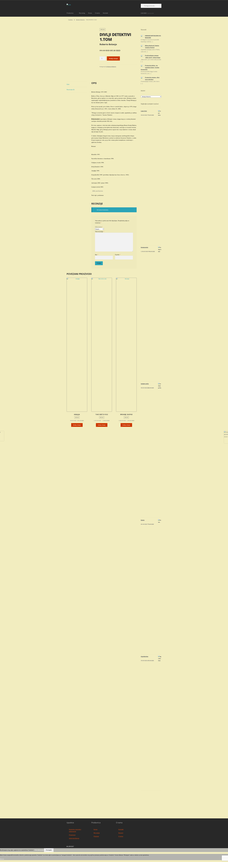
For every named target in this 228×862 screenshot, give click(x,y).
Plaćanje (96, 836)
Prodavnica (70, 13)
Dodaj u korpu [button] (77, 425)
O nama (97, 13)
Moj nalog (82, 13)
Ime (96, 254)
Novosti (120, 833)
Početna (70, 20)
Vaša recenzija (99, 231)
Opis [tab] (68, 84)
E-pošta (117, 254)
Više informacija (39, 850)
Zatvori (2, 859)
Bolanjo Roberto (80, 20)
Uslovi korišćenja (74, 838)
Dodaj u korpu (113, 58)
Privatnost (72, 835)
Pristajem (49, 850)
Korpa (90, 13)
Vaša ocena (99, 227)
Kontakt (105, 13)
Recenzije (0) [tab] (70, 89)
